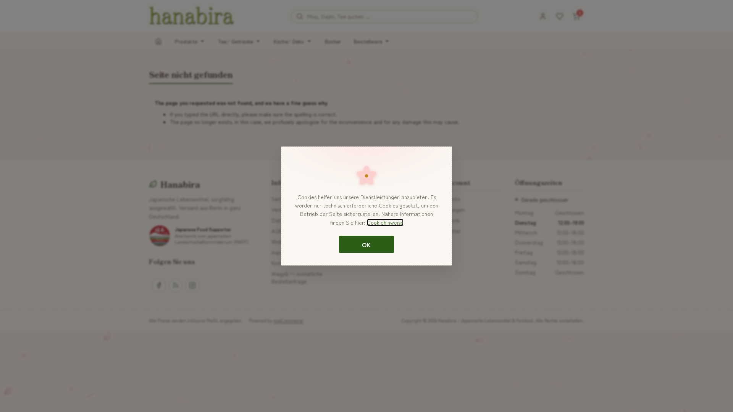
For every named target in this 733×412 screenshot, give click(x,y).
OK (366, 244)
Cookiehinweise (385, 222)
